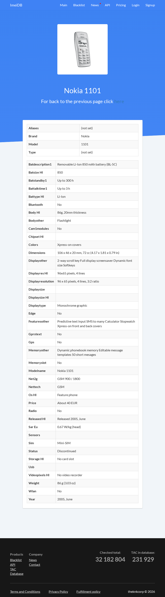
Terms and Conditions (25, 591)
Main (63, 5)
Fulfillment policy (88, 591)
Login (135, 5)
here (119, 101)
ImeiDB (16, 5)
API (107, 5)
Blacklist (79, 5)
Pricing (121, 5)
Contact (34, 564)
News (95, 5)
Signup (150, 5)
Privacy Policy (58, 591)
